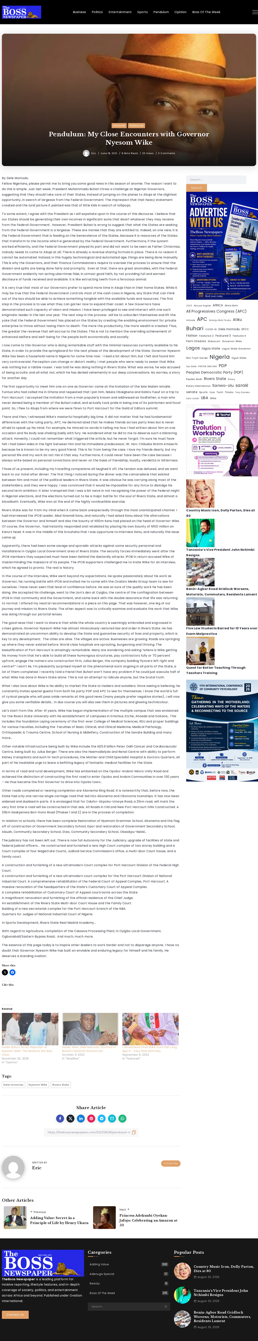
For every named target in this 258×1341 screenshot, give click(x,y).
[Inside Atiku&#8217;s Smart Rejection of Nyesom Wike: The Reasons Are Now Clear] (30, 1029)
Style (212, 392)
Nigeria (220, 357)
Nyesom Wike (38, 1084)
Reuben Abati (194, 379)
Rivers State (61, 1084)
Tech (220, 392)
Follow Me (171, 1163)
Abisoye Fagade (202, 305)
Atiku (237, 319)
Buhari (194, 328)
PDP (223, 366)
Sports (203, 392)
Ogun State (239, 358)
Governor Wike (232, 341)
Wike (213, 398)
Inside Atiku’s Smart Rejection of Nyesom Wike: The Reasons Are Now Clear (27, 1051)
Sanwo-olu (223, 385)
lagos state (211, 348)
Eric (94, 153)
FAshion (192, 336)
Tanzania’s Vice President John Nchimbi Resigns (221, 1293)
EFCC (245, 329)
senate (191, 392)
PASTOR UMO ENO (207, 366)
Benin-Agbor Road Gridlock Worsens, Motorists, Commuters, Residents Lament (222, 1317)
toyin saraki (192, 398)
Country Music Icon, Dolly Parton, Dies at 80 (224, 1269)
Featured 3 (223, 336)
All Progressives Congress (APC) (216, 311)
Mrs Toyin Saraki (197, 358)
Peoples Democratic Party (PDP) (214, 372)
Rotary (231, 379)
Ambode (190, 320)
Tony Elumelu (242, 392)
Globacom (214, 341)
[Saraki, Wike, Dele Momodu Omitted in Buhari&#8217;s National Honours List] (90, 1029)
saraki (242, 385)
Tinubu (229, 392)
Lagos (193, 348)
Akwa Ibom (231, 305)
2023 (189, 305)
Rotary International (198, 386)
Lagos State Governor (236, 348)
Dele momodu (13, 1084)
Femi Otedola (196, 341)
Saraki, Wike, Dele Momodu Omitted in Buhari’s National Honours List (89, 1049)
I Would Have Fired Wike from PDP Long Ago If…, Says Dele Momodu (149, 1049)
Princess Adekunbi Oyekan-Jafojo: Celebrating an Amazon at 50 (148, 1220)
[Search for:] (216, 179)
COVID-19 (211, 329)
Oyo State (191, 366)
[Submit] (167, 1306)
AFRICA (218, 305)
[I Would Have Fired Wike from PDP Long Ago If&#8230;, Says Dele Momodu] (150, 1029)
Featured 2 (206, 336)
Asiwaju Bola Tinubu (220, 320)
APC (202, 319)
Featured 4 (239, 335)
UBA (204, 397)
